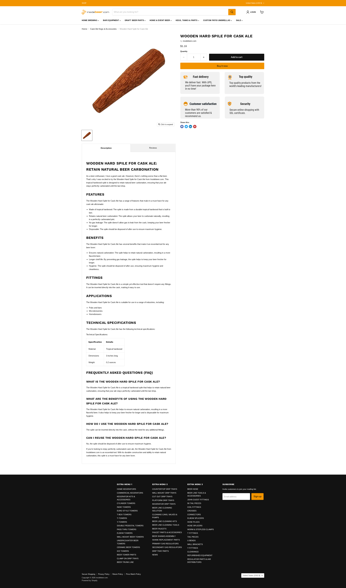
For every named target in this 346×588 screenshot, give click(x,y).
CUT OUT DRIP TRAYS (162, 496)
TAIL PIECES (192, 537)
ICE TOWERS (123, 551)
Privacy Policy (103, 574)
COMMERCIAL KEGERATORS (130, 493)
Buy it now (222, 66)
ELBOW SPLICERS (195, 518)
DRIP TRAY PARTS (160, 551)
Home (84, 29)
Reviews (153, 148)
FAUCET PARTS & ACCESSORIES (167, 532)
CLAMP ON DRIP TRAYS (127, 558)
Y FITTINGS (192, 548)
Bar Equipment (111, 20)
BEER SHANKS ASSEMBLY (164, 536)
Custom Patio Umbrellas (217, 20)
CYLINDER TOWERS (126, 503)
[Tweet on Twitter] (186, 126)
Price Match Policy (133, 574)
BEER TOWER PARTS (126, 555)
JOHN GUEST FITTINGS (198, 500)
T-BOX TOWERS (124, 514)
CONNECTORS (194, 514)
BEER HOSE (192, 489)
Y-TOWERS (122, 522)
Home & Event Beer (160, 20)
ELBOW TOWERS (124, 533)
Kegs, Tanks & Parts (187, 20)
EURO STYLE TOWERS (127, 511)
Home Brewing (90, 20)
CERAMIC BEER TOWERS (128, 547)
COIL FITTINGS (194, 507)
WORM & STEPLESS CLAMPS (200, 529)
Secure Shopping (88, 574)
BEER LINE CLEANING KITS (164, 521)
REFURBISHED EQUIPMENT (199, 555)
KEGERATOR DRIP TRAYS (163, 504)
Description (106, 148)
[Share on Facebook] (182, 126)
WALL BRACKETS (195, 544)
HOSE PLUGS (193, 522)
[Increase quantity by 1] (203, 57)
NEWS (155, 555)
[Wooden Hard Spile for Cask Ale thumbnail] (86, 135)
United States (254, 3)
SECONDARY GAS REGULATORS (167, 547)
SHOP (84, 3)
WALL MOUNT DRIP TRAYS (164, 493)
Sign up (257, 496)
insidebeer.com (189, 41)
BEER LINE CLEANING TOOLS (165, 525)
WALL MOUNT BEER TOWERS (130, 537)
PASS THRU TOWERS (126, 529)
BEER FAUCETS (159, 529)
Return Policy (117, 574)
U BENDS (191, 540)
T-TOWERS (122, 518)
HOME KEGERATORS (126, 489)
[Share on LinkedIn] (190, 126)
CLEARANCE (193, 552)
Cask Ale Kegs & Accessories (103, 29)
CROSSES (191, 511)
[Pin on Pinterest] (194, 126)
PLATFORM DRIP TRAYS (163, 500)
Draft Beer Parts (134, 20)
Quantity (183, 51)
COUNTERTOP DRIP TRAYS (164, 489)
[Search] (232, 12)
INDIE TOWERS (124, 507)
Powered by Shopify (89, 580)
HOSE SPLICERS (194, 526)
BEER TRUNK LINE (125, 562)
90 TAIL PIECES (194, 503)
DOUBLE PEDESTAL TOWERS (130, 526)
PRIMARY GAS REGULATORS (165, 544)
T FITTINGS (192, 533)
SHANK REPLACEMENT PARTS (166, 540)
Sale (239, 20)
